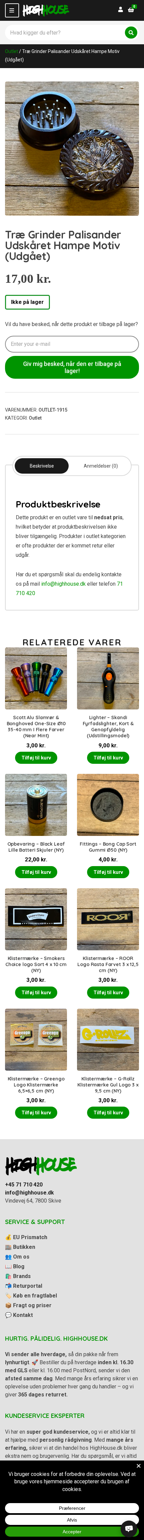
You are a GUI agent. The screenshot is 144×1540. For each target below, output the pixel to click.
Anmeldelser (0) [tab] (101, 466)
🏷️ (31, 1295)
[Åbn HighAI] (129, 1529)
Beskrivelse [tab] (42, 466)
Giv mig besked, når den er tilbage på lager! (72, 367)
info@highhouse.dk (63, 584)
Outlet (11, 51)
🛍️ (18, 1276)
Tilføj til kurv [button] (36, 758)
